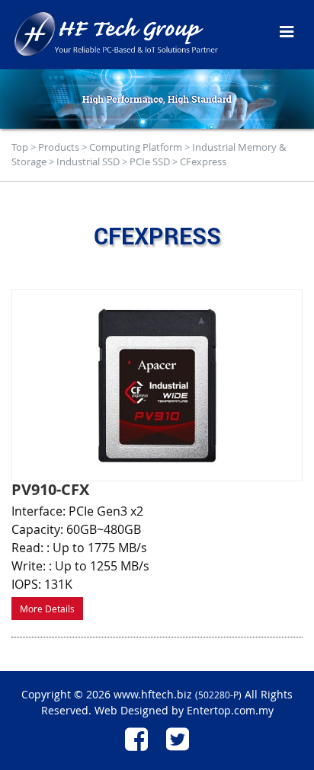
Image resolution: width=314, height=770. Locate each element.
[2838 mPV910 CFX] (157, 385)
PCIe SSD (150, 161)
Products (58, 147)
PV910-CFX (50, 489)
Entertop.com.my (230, 710)
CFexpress (203, 161)
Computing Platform (135, 147)
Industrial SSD (88, 161)
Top (19, 147)
